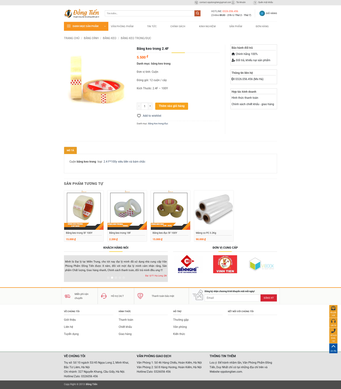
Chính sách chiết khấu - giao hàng (253, 104)
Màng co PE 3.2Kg (206, 232)
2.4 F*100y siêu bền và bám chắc (124, 161)
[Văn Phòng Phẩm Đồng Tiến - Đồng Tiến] (81, 13)
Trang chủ (71, 38)
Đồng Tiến (91, 384)
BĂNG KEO (109, 38)
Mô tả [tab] (70, 150)
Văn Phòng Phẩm (122, 26)
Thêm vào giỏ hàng (172, 106)
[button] (86, 26)
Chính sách (177, 26)
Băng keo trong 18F (120, 232)
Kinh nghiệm (207, 26)
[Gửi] (197, 13)
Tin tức (152, 26)
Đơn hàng (262, 26)
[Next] (161, 269)
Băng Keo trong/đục (136, 38)
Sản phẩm (235, 26)
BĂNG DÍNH (91, 38)
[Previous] (70, 269)
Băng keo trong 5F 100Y (79, 232)
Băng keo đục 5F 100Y (165, 232)
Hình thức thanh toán (245, 97)
